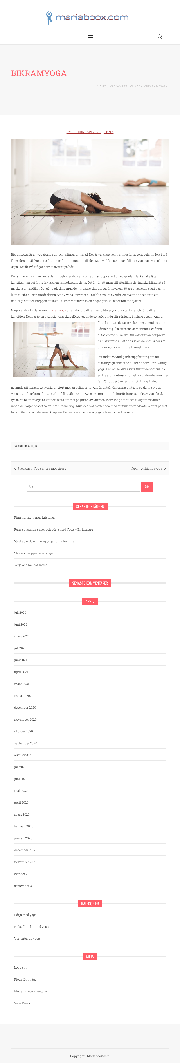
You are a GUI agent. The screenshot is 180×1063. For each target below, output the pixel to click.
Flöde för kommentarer (31, 991)
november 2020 (25, 719)
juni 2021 (20, 660)
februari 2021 (23, 695)
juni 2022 (20, 624)
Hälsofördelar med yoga (31, 926)
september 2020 (25, 743)
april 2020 (21, 802)
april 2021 (21, 672)
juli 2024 (20, 612)
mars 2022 (22, 636)
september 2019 (25, 886)
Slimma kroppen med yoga (33, 553)
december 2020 (25, 707)
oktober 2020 (23, 731)
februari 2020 (23, 826)
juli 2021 (20, 648)
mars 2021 (21, 684)
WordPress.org (25, 1003)
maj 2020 (21, 791)
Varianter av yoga (25, 446)
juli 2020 (20, 767)
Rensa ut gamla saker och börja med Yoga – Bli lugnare (53, 529)
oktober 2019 (23, 874)
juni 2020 (20, 779)
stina (109, 132)
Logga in (20, 967)
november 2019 (25, 862)
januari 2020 (23, 838)
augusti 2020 (23, 755)
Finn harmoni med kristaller (34, 517)
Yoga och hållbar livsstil (31, 565)
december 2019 (25, 850)
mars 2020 (22, 814)
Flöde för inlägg (25, 979)
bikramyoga (58, 310)
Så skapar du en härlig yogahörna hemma (44, 541)
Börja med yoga (25, 915)
